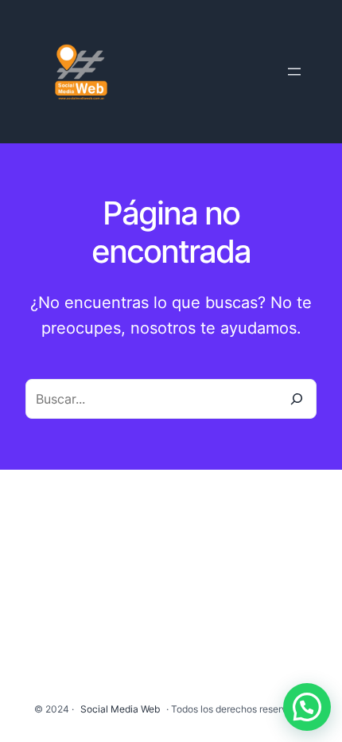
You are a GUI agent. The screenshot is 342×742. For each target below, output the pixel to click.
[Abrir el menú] (294, 71)
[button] (307, 707)
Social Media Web (120, 709)
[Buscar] (297, 399)
